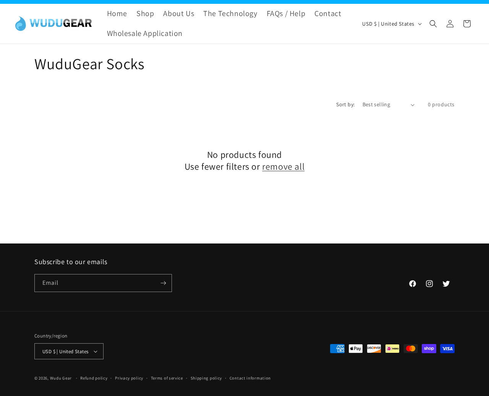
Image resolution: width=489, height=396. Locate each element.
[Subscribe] (163, 283)
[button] (433, 23)
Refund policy (93, 378)
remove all (283, 166)
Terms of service (167, 378)
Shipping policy (206, 378)
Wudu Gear (61, 378)
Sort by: (345, 104)
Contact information (250, 378)
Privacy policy (129, 378)
